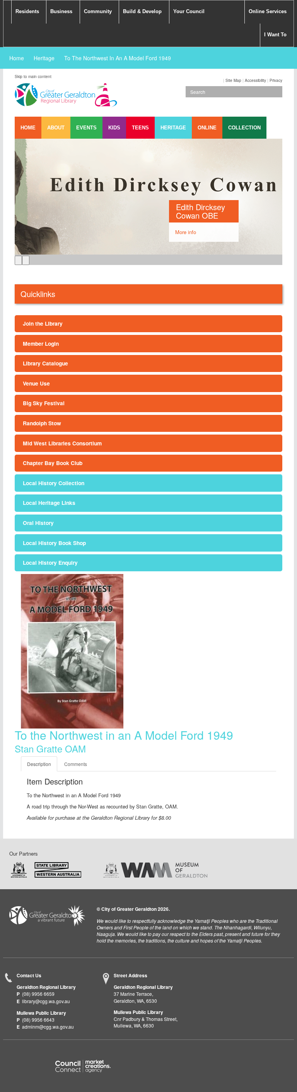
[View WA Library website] (46, 869)
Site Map (233, 80)
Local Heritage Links (49, 502)
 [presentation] (18, 260)
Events (86, 128)
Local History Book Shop (54, 543)
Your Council (189, 11)
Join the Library (43, 323)
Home (16, 58)
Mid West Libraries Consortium (62, 443)
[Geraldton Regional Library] (66, 97)
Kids (114, 128)
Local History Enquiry (50, 562)
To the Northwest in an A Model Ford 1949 (117, 58)
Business (61, 11)
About (56, 128)
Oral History (38, 522)
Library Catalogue (45, 363)
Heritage (44, 58)
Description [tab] (39, 764)
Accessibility (255, 80)
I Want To (275, 34)
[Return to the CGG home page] (47, 915)
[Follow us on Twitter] (31, 1054)
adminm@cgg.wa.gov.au (48, 1026)
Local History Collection (53, 483)
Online (207, 128)
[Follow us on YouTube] (46, 1054)
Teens (140, 128)
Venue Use (36, 383)
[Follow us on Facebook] (15, 1054)
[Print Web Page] (222, 80)
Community (98, 11)
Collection (244, 128)
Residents (27, 11)
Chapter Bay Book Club (52, 463)
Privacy (276, 80)
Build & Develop (142, 11)
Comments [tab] (75, 764)
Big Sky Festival (44, 403)
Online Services (268, 11)
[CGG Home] (7, 12)
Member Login (41, 343)
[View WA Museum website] (155, 869)
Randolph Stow (42, 423)
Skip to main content (33, 76)
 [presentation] (25, 260)
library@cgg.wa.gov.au (46, 1001)
